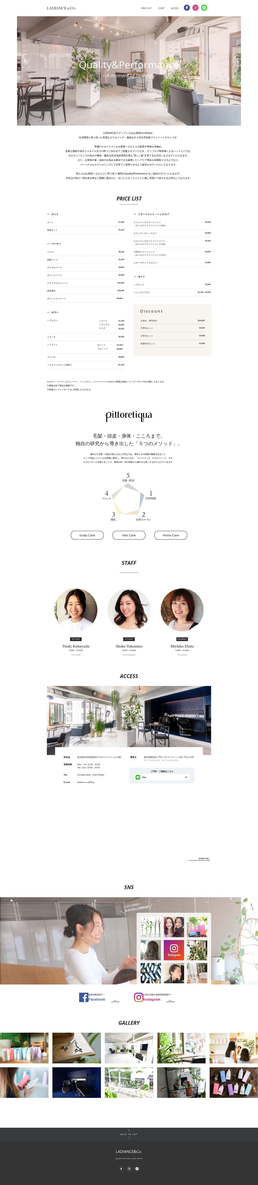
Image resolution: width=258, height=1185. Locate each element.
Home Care (171, 535)
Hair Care (129, 535)
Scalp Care (87, 535)
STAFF (161, 8)
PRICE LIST (146, 8)
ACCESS (175, 8)
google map (204, 858)
